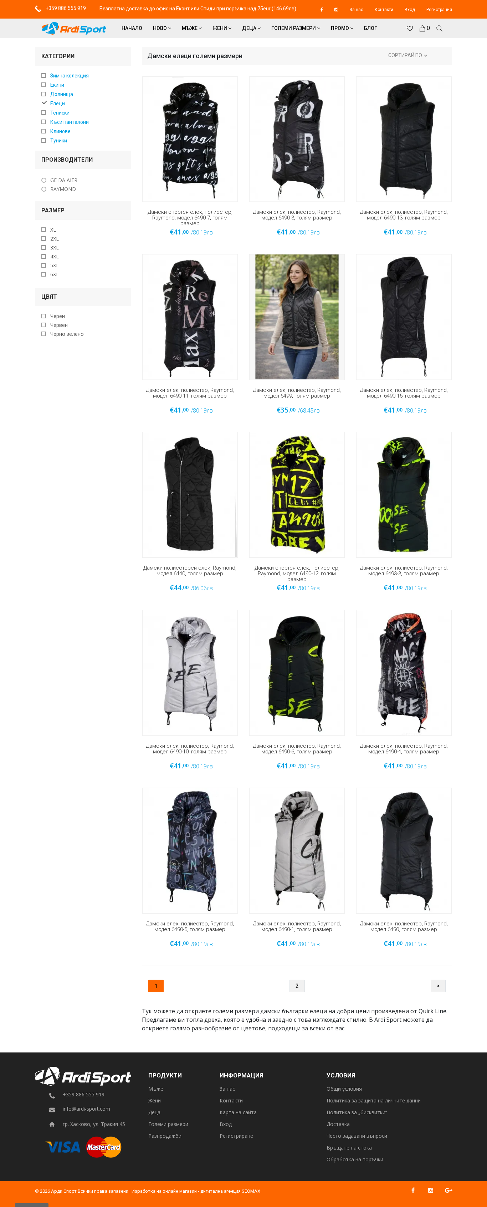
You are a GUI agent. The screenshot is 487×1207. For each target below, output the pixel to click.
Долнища (61, 94)
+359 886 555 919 (65, 8)
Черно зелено (67, 334)
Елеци (57, 103)
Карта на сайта (238, 1113)
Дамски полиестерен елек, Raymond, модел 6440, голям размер (189, 571)
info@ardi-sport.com (86, 1109)
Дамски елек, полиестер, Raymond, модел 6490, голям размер (404, 927)
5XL (54, 265)
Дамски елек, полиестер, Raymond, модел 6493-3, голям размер (404, 571)
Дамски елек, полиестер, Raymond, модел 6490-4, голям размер (404, 749)
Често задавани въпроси (357, 1136)
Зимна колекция (69, 76)
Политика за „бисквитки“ (357, 1113)
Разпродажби (164, 1136)
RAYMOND (63, 189)
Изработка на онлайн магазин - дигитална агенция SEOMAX (196, 1191)
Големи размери (294, 28)
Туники (58, 140)
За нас (356, 9)
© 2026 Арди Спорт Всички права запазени (81, 1191)
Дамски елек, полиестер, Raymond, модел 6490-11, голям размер (190, 393)
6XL (54, 274)
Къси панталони (69, 122)
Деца (249, 28)
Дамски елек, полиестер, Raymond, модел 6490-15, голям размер (404, 393)
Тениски (60, 113)
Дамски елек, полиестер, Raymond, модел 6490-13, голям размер (404, 215)
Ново (160, 28)
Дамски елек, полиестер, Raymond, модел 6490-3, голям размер (297, 215)
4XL (54, 256)
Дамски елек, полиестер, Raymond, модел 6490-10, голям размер (190, 749)
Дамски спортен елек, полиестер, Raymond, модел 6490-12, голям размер (297, 573)
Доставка (338, 1124)
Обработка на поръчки (355, 1160)
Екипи (57, 85)
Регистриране (236, 1136)
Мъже (190, 28)
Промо (340, 28)
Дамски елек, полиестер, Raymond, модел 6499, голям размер (297, 393)
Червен (59, 325)
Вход (410, 9)
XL (53, 229)
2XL (54, 238)
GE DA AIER (63, 180)
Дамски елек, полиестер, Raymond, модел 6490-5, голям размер (190, 927)
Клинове (60, 131)
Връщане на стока (349, 1148)
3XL (54, 247)
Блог (370, 28)
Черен (57, 316)
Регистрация (439, 9)
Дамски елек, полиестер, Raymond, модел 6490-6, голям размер (297, 749)
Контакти (384, 9)
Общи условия (344, 1089)
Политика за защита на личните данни (374, 1101)
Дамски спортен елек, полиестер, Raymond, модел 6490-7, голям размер (190, 218)
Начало (132, 28)
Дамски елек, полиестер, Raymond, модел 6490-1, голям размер (297, 927)
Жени (220, 28)
